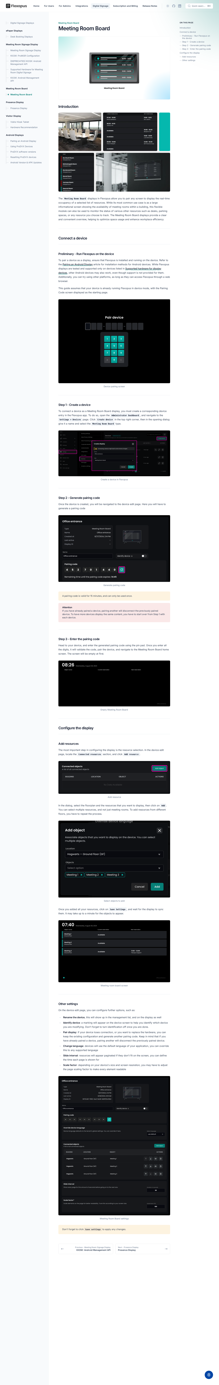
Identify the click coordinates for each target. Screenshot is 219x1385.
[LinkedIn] (179, 6)
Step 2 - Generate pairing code (196, 45)
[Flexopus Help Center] (16, 6)
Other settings (188, 60)
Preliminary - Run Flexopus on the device (196, 37)
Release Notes (150, 6)
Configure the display (190, 53)
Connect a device (188, 32)
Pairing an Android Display (78, 264)
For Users (49, 6)
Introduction (185, 28)
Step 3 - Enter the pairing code (196, 49)
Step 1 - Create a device (193, 42)
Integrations (82, 6)
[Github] (173, 6)
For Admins (65, 6)
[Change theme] (167, 6)
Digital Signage (100, 6)
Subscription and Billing (125, 6)
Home (36, 6)
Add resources (189, 56)
